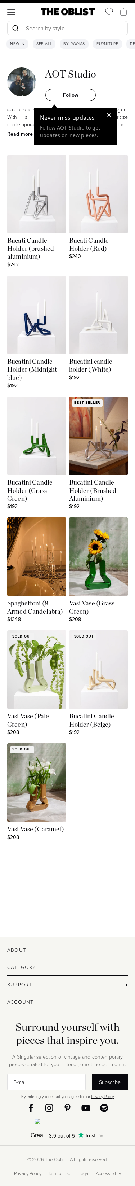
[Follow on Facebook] (31, 1108)
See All (44, 44)
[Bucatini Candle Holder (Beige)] (98, 669)
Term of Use (60, 1173)
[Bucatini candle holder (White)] (98, 315)
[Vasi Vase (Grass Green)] (98, 556)
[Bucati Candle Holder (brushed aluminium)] (36, 194)
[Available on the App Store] (68, 1123)
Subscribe (110, 1081)
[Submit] (15, 28)
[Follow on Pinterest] (67, 1108)
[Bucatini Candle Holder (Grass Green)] (36, 436)
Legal (83, 1173)
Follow (70, 95)
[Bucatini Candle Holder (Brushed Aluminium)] (98, 436)
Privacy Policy (102, 1096)
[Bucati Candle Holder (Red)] (98, 194)
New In (17, 44)
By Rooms (74, 44)
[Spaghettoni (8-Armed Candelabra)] (36, 556)
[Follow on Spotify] (104, 1108)
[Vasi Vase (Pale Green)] (36, 669)
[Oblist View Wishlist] (109, 12)
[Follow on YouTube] (86, 1108)
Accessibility (108, 1173)
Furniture (107, 44)
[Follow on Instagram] (49, 1108)
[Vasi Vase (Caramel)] (36, 782)
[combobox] (67, 29)
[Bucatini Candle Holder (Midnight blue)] (36, 315)
